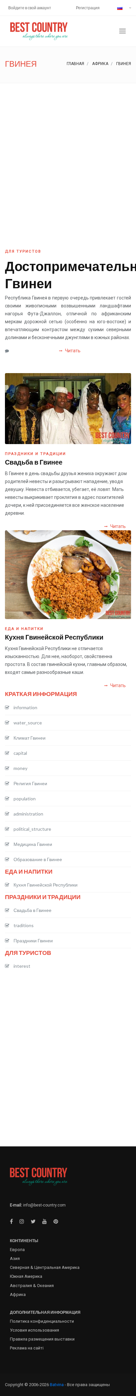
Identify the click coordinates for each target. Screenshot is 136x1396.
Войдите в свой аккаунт (29, 7)
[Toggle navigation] (122, 31)
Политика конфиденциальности (42, 1321)
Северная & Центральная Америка (45, 1267)
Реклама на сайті (27, 1347)
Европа (17, 1249)
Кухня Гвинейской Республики (54, 637)
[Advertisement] (68, 155)
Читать (72, 350)
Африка (100, 63)
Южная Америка (26, 1276)
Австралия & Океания (32, 1285)
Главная (75, 63)
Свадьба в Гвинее (33, 462)
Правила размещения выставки (42, 1339)
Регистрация (88, 7)
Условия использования (34, 1330)
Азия (15, 1258)
